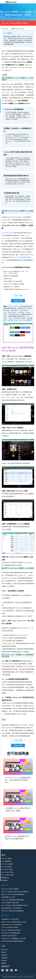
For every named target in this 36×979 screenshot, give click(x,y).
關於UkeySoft (5, 949)
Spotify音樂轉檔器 (6, 861)
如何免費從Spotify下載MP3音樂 (9, 919)
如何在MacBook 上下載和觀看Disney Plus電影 (13, 938)
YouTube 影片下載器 (6, 869)
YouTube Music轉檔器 (7, 864)
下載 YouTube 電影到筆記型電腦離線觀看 (12, 911)
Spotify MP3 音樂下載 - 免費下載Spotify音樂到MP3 (15, 891)
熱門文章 (5, 916)
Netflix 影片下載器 (6, 866)
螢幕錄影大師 (5, 877)
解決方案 (5, 885)
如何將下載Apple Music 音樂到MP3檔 (11, 924)
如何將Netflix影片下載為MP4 (9, 935)
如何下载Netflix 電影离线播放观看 (10, 933)
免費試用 (17, 295)
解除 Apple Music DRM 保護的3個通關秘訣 (12, 894)
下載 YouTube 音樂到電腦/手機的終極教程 (12, 900)
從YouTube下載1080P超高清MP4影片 (11, 930)
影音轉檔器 (4, 880)
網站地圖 (3, 963)
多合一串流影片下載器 (7, 875)
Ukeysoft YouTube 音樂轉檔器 (11, 232)
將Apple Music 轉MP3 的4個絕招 (10, 889)
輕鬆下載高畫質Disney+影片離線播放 (11, 908)
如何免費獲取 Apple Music (8, 897)
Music (7, 23)
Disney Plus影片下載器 (7, 872)
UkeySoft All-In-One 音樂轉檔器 (16, 306)
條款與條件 (4, 955)
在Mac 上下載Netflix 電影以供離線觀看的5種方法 (14, 905)
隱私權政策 (4, 957)
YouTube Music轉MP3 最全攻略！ (10, 927)
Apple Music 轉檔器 (6, 858)
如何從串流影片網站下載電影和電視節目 (12, 941)
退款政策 (3, 960)
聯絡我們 (3, 952)
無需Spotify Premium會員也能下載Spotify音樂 (13, 922)
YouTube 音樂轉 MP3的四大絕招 (10, 902)
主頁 (3, 23)
